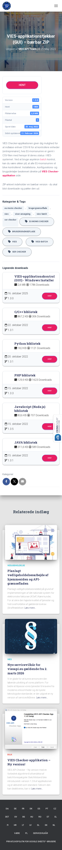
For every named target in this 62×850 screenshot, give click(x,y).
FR (23, 809)
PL (26, 833)
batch (43, 159)
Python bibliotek (27, 344)
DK (31, 809)
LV (30, 825)
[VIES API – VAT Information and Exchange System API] (7, 6)
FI (7, 825)
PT (47, 809)
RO (40, 817)
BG (23, 817)
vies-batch (42, 214)
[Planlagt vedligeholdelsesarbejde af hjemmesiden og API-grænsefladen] (31, 542)
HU (31, 817)
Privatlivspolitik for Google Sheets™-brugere (31, 841)
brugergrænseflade (38, 208)
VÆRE (17, 833)
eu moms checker (13, 208)
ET (48, 817)
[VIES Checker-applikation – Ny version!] (31, 728)
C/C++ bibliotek (26, 312)
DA (7, 809)
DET (7, 817)
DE (15, 809)
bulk (9, 754)
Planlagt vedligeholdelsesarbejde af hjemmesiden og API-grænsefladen (27, 577)
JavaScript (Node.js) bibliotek (29, 409)
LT (23, 825)
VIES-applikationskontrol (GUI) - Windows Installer (34, 278)
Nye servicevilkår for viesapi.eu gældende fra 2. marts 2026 (27, 669)
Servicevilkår (40, 833)
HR (15, 825)
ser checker (10, 220)
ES (39, 809)
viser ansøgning (22, 214)
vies (6, 214)
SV (15, 817)
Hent (22, 85)
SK (46, 825)
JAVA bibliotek (25, 442)
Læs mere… (30, 607)
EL (56, 817)
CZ (55, 809)
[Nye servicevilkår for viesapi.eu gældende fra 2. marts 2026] (31, 636)
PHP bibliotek (25, 375)
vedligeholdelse (16, 565)
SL (38, 825)
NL (54, 825)
